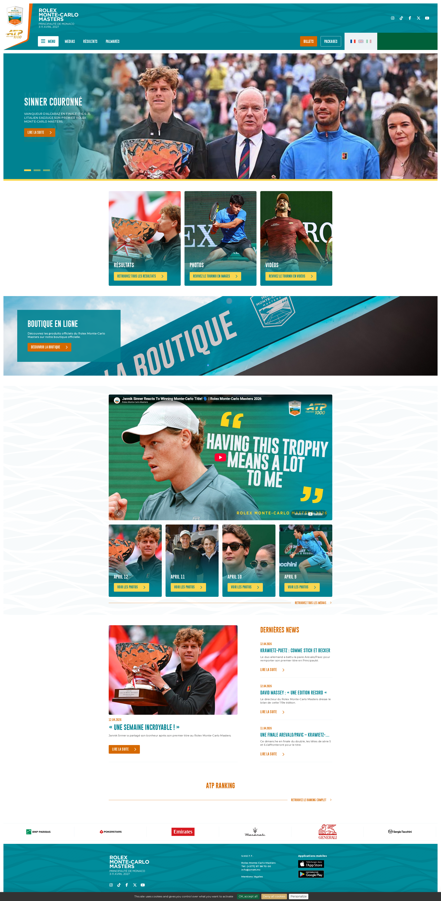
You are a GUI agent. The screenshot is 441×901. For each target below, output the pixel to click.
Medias (70, 41)
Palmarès (113, 41)
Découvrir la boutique (45, 347)
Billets (309, 41)
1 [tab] (27, 170)
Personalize (299, 896)
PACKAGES (330, 41)
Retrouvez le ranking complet (308, 800)
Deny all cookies (274, 896)
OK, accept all (248, 896)
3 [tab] (46, 170)
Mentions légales (252, 876)
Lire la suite (36, 132)
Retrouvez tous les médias (310, 603)
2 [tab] (37, 170)
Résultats (90, 41)
